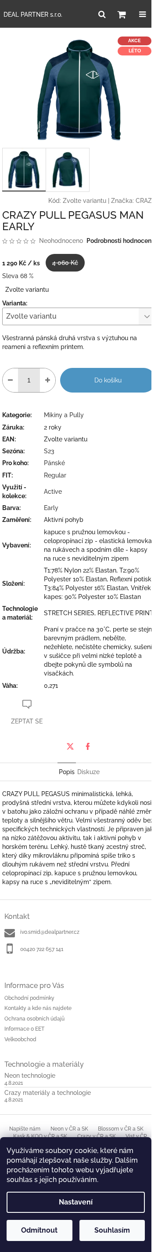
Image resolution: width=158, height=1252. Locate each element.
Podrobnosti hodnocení (119, 240)
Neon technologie (29, 1075)
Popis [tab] (67, 771)
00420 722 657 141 (41, 949)
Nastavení (76, 1202)
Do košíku (108, 380)
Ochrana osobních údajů (34, 1019)
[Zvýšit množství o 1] (47, 380)
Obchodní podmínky (29, 998)
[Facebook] (88, 746)
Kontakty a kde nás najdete (38, 1008)
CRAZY (146, 200)
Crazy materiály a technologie (47, 1093)
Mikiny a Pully (64, 415)
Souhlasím (112, 1230)
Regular (55, 475)
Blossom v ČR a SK (121, 1129)
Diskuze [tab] (88, 771)
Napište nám (24, 1129)
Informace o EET (24, 1029)
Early (51, 507)
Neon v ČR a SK (69, 1129)
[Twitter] (70, 746)
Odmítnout (39, 1230)
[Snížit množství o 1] (10, 380)
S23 (49, 451)
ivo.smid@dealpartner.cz (49, 932)
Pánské (54, 462)
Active (53, 491)
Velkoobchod (20, 1039)
